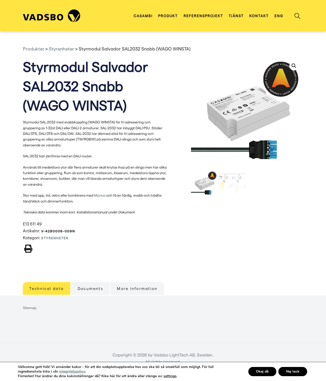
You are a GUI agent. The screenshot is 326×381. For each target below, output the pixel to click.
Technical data (46, 288)
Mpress (99, 195)
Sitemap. (30, 308)
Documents (90, 288)
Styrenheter (55, 238)
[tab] (46, 288)
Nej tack (293, 371)
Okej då (262, 371)
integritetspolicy (72, 371)
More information (137, 288)
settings (170, 376)
